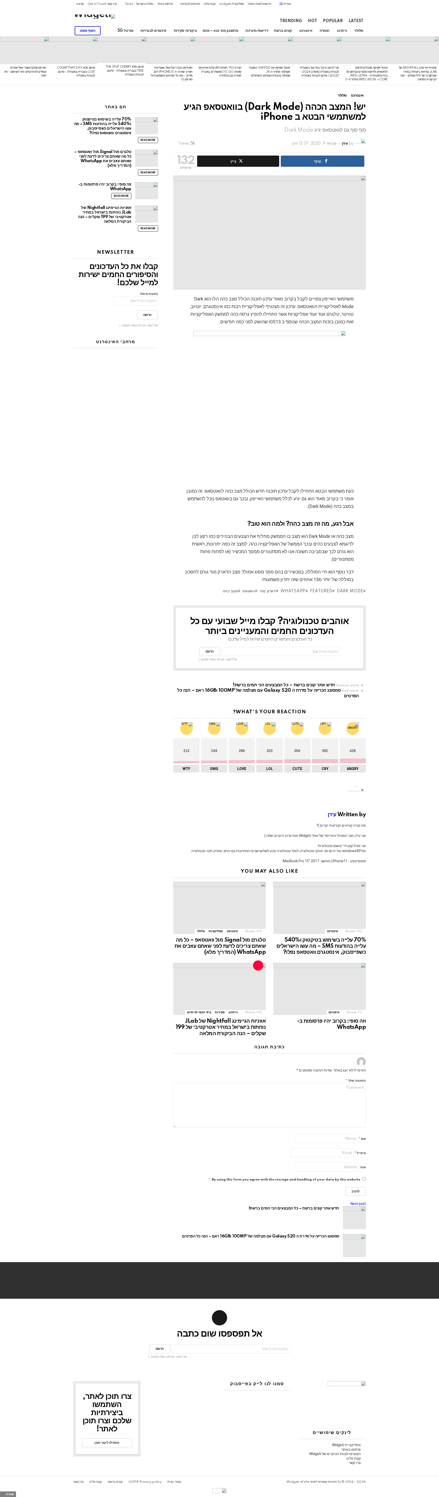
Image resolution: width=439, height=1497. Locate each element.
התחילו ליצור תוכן (107, 1443)
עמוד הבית (174, 1482)
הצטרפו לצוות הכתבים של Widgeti (335, 1454)
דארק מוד (268, 591)
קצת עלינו (209, 4)
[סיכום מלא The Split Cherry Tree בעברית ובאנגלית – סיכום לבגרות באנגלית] (122, 50)
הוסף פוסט (88, 31)
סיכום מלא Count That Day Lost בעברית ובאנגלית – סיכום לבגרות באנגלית (76, 71)
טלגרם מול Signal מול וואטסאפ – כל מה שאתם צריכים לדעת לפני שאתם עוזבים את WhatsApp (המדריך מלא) (220, 946)
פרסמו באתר (165, 4)
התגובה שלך (356, 1080)
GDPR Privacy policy (145, 1482)
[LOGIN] (43, 31)
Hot (312, 21)
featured (321, 591)
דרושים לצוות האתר (259, 4)
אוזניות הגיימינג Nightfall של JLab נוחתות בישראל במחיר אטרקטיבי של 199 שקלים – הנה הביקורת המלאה (221, 1027)
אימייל (360, 1153)
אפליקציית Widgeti (346, 1445)
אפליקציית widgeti (231, 4)
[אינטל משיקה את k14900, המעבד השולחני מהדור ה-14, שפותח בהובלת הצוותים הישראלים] (268, 50)
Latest (356, 21)
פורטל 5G (125, 31)
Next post (358, 1204)
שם (362, 1139)
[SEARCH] (52, 31)
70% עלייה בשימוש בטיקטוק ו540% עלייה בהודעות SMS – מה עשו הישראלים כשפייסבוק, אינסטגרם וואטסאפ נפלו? (321, 946)
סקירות (220, 1012)
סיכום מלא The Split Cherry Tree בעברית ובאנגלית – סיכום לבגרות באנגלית (125, 70)
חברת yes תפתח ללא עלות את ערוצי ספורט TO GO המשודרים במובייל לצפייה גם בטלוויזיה (219, 71)
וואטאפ (249, 591)
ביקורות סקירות (185, 31)
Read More (147, 140)
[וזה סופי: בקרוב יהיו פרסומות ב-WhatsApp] (319, 989)
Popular (333, 21)
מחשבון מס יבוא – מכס (220, 31)
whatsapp (292, 591)
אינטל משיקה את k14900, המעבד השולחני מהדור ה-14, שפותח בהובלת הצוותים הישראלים (269, 71)
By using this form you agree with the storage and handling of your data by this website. (284, 1179)
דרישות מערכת (256, 31)
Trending (291, 21)
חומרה (325, 31)
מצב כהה (230, 591)
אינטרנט (305, 31)
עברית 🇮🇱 (285, 4)
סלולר (358, 31)
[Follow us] (69, 31)
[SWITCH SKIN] (60, 31)
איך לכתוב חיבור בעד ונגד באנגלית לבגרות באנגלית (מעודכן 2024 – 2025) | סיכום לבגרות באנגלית (319, 71)
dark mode (350, 591)
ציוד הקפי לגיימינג (199, 1012)
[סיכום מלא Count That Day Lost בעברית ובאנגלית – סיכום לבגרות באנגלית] (73, 50)
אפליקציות (216, 931)
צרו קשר (355, 1463)
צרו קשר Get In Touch (102, 4)
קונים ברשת (283, 31)
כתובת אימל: (149, 294)
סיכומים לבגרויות (190, 4)
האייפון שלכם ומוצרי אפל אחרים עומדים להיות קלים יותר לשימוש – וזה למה (25, 71)
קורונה (80, 4)
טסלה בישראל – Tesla (139, 4)
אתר (363, 1167)
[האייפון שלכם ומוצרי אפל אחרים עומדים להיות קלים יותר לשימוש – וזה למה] (24, 50)
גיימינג (342, 31)
